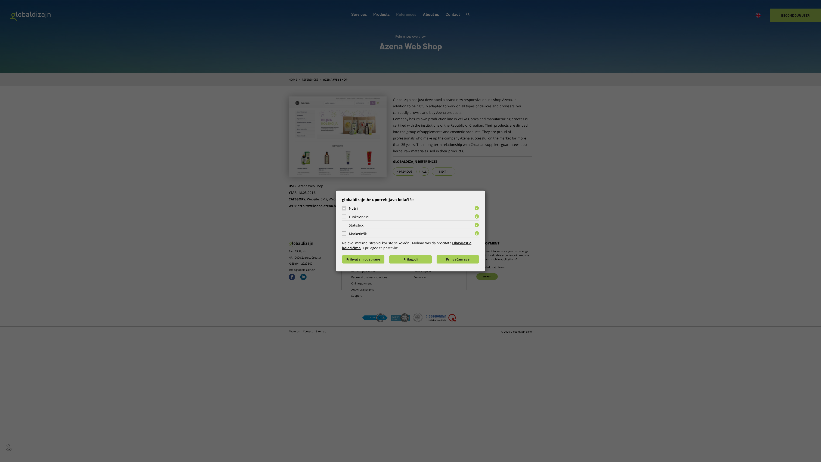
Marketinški (358, 233)
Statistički (356, 225)
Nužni (353, 208)
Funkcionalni (359, 217)
